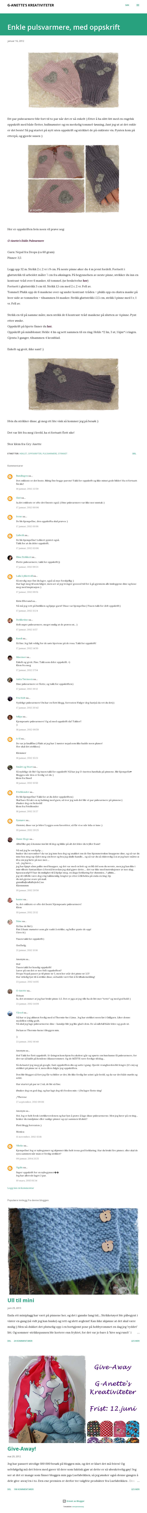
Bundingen (22, 475)
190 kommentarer (24, 1489)
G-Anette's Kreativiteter (30, 5)
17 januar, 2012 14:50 (27, 648)
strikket (62, 453)
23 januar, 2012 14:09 (27, 1003)
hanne (19, 899)
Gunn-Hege (22, 838)
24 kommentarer (23, 1340)
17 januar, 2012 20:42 (27, 707)
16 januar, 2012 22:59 (27, 488)
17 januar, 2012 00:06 (27, 507)
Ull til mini (20, 1300)
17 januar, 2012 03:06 (27, 548)
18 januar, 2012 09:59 (27, 729)
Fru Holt (20, 697)
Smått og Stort (24, 766)
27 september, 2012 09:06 (30, 1101)
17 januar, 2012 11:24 (27, 610)
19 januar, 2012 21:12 (27, 912)
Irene (19, 516)
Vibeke (19, 1145)
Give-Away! (21, 1448)
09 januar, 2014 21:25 (27, 1158)
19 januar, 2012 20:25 (27, 830)
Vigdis (19, 1167)
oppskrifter (34, 453)
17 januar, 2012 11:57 (26, 629)
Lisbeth (20, 535)
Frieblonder (22, 791)
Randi (19, 638)
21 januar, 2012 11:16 (27, 950)
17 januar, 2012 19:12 (27, 688)
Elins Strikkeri (23, 557)
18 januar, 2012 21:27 (27, 811)
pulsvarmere (50, 453)
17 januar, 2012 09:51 (27, 592)
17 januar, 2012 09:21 (27, 566)
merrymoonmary (78, 1507)
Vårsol (19, 1012)
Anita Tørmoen (24, 679)
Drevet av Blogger (75, 1501)
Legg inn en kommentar (20, 1188)
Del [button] (134, 453)
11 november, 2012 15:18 (28, 1136)
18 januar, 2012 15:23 (27, 757)
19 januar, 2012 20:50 (27, 890)
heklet (23, 453)
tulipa (19, 716)
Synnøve (20, 820)
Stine (19, 921)
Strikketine (22, 619)
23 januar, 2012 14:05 (27, 981)
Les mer (135, 1340)
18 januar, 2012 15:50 (27, 782)
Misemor (21, 657)
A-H (18, 738)
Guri (18, 497)
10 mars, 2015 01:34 (26, 1180)
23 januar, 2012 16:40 (27, 1041)
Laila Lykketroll (24, 575)
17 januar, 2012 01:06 (27, 526)
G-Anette (21, 990)
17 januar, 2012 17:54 (27, 670)
